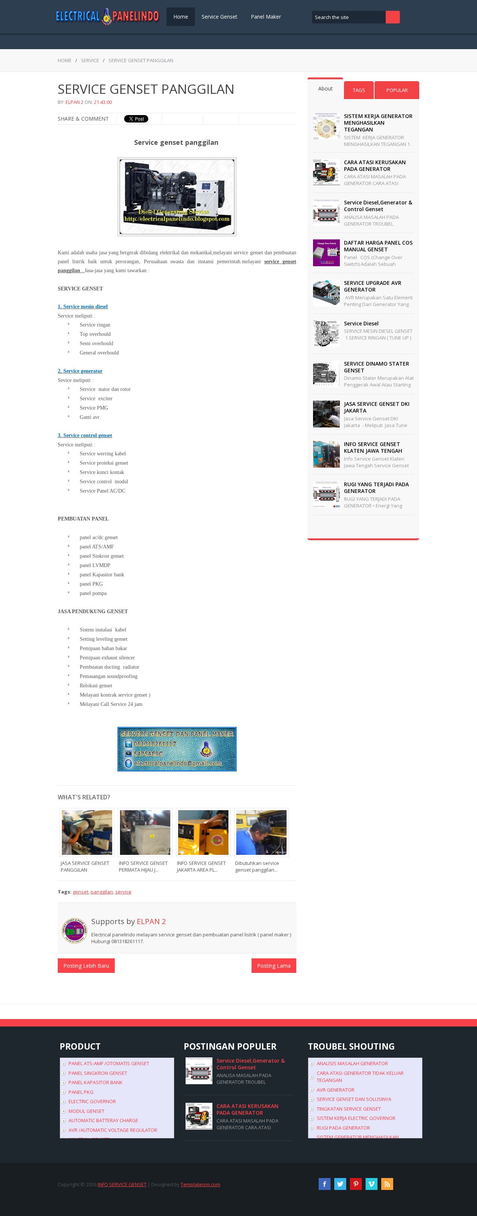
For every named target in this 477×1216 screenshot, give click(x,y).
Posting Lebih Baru (86, 965)
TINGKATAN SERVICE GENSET (349, 1108)
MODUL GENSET (86, 1111)
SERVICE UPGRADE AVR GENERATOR (372, 286)
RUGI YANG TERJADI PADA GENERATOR (376, 487)
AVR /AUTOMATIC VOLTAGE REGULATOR (113, 1130)
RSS (387, 1184)
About (325, 88)
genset (80, 891)
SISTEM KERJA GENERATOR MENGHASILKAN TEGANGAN (378, 122)
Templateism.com (200, 1184)
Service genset (219, 16)
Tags (359, 90)
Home (180, 16)
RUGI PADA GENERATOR (343, 1127)
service (90, 60)
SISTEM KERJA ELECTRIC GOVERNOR (356, 1118)
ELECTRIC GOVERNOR (92, 1101)
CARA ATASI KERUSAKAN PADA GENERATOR (375, 165)
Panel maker (266, 16)
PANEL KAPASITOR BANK (96, 1082)
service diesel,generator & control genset (378, 206)
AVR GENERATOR (335, 1089)
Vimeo (372, 1184)
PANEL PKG (81, 1092)
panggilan (102, 891)
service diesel (361, 323)
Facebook (325, 1184)
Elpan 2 (74, 102)
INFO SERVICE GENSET (122, 1184)
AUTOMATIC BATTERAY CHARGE (103, 1120)
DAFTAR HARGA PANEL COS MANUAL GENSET (378, 246)
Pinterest (356, 1184)
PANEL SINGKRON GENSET (98, 1073)
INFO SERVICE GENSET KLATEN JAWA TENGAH (373, 447)
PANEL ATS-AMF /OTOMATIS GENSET (109, 1063)
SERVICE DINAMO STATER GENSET (376, 367)
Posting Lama (274, 965)
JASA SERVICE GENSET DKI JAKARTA (377, 407)
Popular (397, 90)
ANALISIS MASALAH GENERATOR (352, 1063)
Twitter (340, 1184)
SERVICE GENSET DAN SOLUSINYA (354, 1099)
